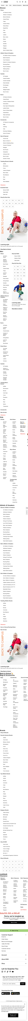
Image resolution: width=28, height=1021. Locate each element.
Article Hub (5, 138)
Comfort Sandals (6, 80)
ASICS (4, 605)
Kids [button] (10, 5)
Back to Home (14, 922)
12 (9, 206)
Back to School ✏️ (7, 140)
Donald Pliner (6, 821)
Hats (4, 129)
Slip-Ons (5, 287)
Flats (4, 30)
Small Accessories (15, 713)
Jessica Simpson (6, 170)
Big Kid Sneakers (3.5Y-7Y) (9, 587)
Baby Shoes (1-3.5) (5, 426)
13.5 (24, 275)
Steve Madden (6, 181)
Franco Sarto (6, 753)
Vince (4, 839)
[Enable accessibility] (27, 508)
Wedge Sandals (6, 89)
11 (3, 206)
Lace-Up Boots (5, 340)
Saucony (5, 800)
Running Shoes (6, 64)
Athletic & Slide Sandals (6, 369)
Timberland (5, 406)
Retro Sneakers (6, 529)
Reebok (4, 618)
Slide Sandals (6, 285)
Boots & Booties (6, 17)
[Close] (24, 1004)
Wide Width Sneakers (7, 541)
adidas (4, 163)
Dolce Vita (5, 748)
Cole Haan (5, 393)
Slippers (5, 46)
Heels (4, 32)
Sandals (5, 43)
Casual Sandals (6, 78)
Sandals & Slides (16, 901)
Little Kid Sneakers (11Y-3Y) (9, 584)
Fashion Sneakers (7, 518)
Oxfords (5, 361)
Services (4, 951)
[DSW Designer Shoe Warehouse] (6, 1)
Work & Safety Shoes (7, 50)
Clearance (3, 185)
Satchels (5, 701)
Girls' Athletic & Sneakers (8, 578)
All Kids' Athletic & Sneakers (9, 575)
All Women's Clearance (5, 882)
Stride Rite (15, 502)
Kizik (4, 787)
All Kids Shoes (4, 422)
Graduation (5, 152)
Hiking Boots (6, 337)
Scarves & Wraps (15, 707)
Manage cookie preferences (13, 1015)
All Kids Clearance (25, 881)
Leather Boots (6, 108)
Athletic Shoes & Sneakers (5, 260)
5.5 (12, 200)
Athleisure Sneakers (7, 512)
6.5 (19, 200)
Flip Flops (5, 87)
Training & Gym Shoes (8, 536)
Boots (4, 266)
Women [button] (2, 5)
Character (5, 451)
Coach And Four (6, 846)
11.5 (6, 206)
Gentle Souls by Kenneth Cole (9, 823)
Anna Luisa (5, 844)
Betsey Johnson (6, 742)
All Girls (25, 901)
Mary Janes (5, 37)
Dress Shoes (5, 25)
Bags (4, 124)
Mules (4, 39)
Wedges (4, 48)
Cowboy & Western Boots (8, 101)
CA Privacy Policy (4, 1011)
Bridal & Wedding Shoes (8, 143)
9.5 (16, 203)
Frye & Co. (5, 755)
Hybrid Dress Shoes (6, 356)
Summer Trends (6, 158)
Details (19, 979)
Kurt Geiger (5, 828)
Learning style (5, 244)
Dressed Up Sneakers (5, 352)
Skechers (15, 500)
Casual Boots (6, 99)
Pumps (4, 41)
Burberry (5, 819)
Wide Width (5, 192)
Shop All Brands (4, 732)
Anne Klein (5, 739)
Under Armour (6, 805)
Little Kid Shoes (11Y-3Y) (5, 437)
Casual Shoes (6, 19)
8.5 (9, 203)
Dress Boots (5, 103)
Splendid (5, 834)
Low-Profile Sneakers (7, 523)
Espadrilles (5, 28)
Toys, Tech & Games (15, 718)
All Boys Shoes (14, 452)
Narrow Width (6, 190)
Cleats (4, 453)
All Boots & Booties (7, 97)
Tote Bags (5, 707)
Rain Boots (5, 343)
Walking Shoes (6, 68)
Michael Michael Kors (7, 830)
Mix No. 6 (5, 853)
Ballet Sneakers (6, 57)
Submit (22, 983)
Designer (5, 147)
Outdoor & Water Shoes (5, 465)
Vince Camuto (6, 771)
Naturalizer (5, 762)
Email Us (4, 937)
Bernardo (5, 817)
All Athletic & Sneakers (8, 510)
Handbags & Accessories (5, 902)
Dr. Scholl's (5, 751)
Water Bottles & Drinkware (15, 726)
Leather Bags (4, 698)
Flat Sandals (5, 85)
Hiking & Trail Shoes (7, 521)
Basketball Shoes (7, 550)
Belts (14, 689)
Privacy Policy (20, 1010)
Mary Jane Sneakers (7, 525)
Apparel (14, 683)
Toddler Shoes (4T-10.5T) (4, 431)
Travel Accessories (15, 722)
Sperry (4, 404)
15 (17, 279)
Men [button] (7, 5)
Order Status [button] (5, 939)
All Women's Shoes (7, 12)
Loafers (4, 34)
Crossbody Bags (5, 690)
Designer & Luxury (15, 691)
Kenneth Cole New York (8, 825)
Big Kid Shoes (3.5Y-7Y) (5, 441)
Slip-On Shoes (4, 474)
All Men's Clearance (16, 881)
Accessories (3, 410)
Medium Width (17, 258)
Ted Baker (5, 837)
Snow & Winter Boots (7, 110)
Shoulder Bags (5, 704)
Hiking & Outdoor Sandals (5, 378)
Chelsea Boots (5, 328)
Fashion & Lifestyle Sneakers (9, 62)
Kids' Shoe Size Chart (23, 426)
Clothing (5, 126)
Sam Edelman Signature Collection (10, 855)
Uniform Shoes (5, 478)
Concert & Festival (7, 145)
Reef (4, 179)
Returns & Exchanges (7, 941)
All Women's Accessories (8, 122)
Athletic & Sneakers (7, 14)
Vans (4, 807)
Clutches (5, 687)
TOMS (4, 768)
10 (19, 203)
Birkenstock (5, 166)
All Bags (5, 680)
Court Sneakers (6, 60)
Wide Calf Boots (6, 114)
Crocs (4, 168)
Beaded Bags (4, 685)
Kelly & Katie (6, 851)
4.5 (6, 200)
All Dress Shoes (5, 349)
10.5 (22, 203)
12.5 (18, 275)
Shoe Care (15, 710)
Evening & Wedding (7, 131)
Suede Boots (6, 112)
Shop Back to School (6, 249)
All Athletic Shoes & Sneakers (9, 55)
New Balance (6, 175)
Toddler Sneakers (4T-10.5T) (9, 582)
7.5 (3, 203)
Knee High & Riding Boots (8, 106)
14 (14, 279)
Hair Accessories (15, 702)
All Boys (25, 898)
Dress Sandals (6, 83)
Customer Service (6, 948)
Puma (14, 497)
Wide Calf (5, 194)
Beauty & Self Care (15, 686)
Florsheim (5, 397)
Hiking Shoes (6, 280)
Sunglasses (15, 716)
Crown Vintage (6, 848)
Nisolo (4, 832)
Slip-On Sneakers (7, 66)
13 (12, 206)
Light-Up (5, 461)
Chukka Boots (6, 331)
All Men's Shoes (5, 256)
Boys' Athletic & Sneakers (8, 580)
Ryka (4, 798)
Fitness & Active (15, 698)
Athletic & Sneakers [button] (17, 5)
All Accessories (15, 680)
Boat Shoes (5, 264)
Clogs (4, 21)
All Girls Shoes (14, 422)
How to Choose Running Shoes (8, 627)
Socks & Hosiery (6, 133)
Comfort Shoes (6, 23)
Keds (4, 785)
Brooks (4, 390)
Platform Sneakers (7, 527)
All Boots (5, 325)
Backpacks (5, 682)
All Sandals (5, 76)
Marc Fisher (5, 172)
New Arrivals (6, 71)
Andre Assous (6, 812)
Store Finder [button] (5, 946)
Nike (4, 177)
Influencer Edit (6, 154)
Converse (15, 487)
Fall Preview (5, 149)
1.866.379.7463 (5, 944)
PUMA (4, 616)
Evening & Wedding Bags (5, 694)
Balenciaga (5, 814)
